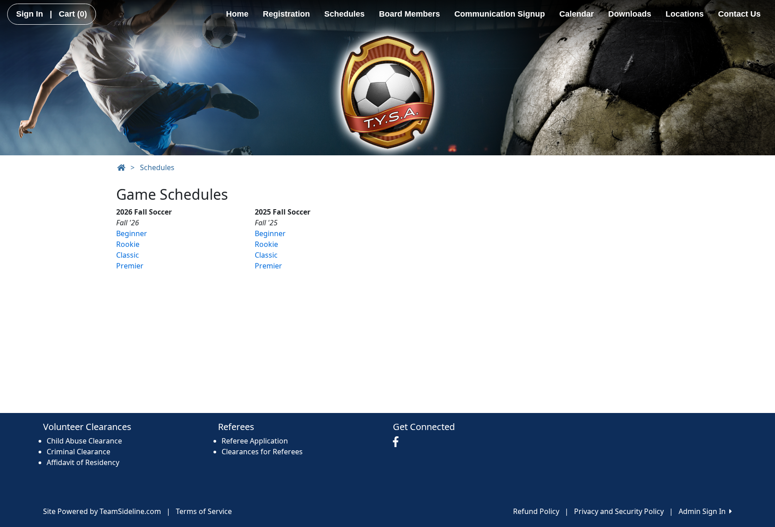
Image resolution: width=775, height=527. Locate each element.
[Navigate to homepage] (121, 167)
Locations (685, 13)
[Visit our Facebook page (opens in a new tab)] (398, 442)
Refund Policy (536, 511)
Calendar (576, 13)
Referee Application (255, 441)
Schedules (344, 13)
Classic (127, 255)
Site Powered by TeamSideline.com (102, 511)
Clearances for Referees (262, 452)
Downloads (629, 13)
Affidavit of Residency (83, 462)
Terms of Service (204, 511)
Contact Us (739, 13)
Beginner (131, 233)
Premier (130, 266)
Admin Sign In (704, 511)
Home (237, 13)
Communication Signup (499, 13)
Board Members (409, 13)
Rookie (127, 244)
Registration (286, 13)
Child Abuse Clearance (84, 441)
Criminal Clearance (78, 452)
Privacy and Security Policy (619, 511)
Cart (73, 13)
